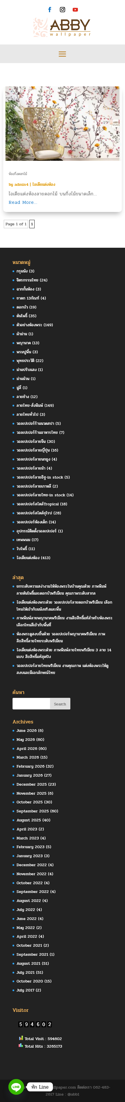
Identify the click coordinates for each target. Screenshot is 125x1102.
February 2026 (30, 766)
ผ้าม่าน (22, 334)
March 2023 (28, 838)
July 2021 (26, 972)
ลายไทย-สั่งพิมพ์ (30, 405)
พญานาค (24, 343)
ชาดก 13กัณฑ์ (28, 298)
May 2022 (26, 928)
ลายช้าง (23, 397)
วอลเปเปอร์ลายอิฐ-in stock (40, 477)
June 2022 (27, 919)
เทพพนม (23, 540)
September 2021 (32, 954)
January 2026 (30, 775)
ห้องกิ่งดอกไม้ (18, 173)
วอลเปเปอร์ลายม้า (31, 468)
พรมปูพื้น (24, 352)
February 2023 (30, 847)
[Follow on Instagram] (62, 9)
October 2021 (29, 945)
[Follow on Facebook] (49, 9)
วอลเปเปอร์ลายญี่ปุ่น (33, 450)
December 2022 (32, 865)
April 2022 (27, 936)
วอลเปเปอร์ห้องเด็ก (32, 522)
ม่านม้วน (23, 379)
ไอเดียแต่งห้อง (43, 184)
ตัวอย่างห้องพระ (29, 325)
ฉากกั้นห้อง (25, 289)
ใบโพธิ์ (22, 549)
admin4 (21, 184)
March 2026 (28, 757)
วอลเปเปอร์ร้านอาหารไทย (37, 432)
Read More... (23, 202)
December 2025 (32, 784)
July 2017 (25, 990)
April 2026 (27, 749)
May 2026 (26, 740)
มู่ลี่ (19, 388)
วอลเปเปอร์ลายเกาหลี (34, 486)
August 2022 (29, 901)
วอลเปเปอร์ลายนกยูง (33, 459)
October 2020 (30, 981)
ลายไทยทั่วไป (27, 414)
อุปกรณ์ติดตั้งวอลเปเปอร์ (37, 531)
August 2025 (29, 820)
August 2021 (28, 963)
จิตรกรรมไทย (27, 280)
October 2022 (30, 883)
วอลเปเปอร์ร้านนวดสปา (35, 423)
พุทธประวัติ (25, 361)
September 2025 (33, 811)
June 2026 (27, 730)
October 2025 (30, 802)
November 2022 (32, 874)
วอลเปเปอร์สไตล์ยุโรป (34, 513)
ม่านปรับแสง (27, 370)
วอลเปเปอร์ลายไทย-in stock (41, 495)
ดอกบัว (22, 307)
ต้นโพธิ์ (22, 316)
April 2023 (27, 829)
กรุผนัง (22, 271)
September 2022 (33, 892)
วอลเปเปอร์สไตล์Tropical (38, 504)
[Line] (16, 1087)
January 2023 (30, 856)
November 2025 (32, 793)
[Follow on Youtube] (75, 9)
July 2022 (26, 910)
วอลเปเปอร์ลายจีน (31, 441)
